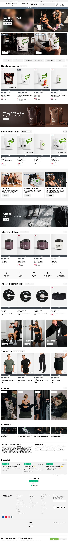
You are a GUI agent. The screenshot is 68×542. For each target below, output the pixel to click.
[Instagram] (54, 507)
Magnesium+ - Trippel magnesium (59, 95)
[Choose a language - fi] (12, 518)
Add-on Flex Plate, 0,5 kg (23, 313)
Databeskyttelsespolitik (33, 502)
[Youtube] (58, 507)
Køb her (5, 344)
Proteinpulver (43, 498)
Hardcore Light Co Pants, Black (41, 380)
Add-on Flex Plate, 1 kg (6, 313)
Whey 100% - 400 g (5, 95)
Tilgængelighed (32, 504)
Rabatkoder (31, 507)
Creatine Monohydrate (6, 160)
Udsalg (42, 513)
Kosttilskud (8, 3)
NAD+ (35, 160)
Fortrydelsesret (19, 509)
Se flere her (23, 66)
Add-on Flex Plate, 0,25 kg (40, 313)
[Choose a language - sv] (3, 518)
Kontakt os (19, 496)
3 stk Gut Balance (38, 261)
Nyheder (42, 511)
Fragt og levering (20, 500)
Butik (30, 498)
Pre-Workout (43, 502)
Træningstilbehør (24, 3)
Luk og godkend (54, 539)
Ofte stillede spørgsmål (21, 513)
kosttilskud (19, 446)
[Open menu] (2, 4)
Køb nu (5, 53)
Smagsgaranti (19, 511)
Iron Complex (54, 261)
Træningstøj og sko (15, 4)
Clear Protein (37, 95)
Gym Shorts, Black (55, 380)
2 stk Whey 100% (21, 160)
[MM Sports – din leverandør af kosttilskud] (33, 4)
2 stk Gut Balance (21, 261)
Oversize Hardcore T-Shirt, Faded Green (10, 380)
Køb (9, 90)
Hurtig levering (61, 275)
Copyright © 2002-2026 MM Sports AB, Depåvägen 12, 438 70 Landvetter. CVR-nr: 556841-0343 (59, 523)
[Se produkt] (4, 92)
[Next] (64, 66)
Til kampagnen (8, 23)
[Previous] (66, 66)
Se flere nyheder (24, 232)
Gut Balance (4, 261)
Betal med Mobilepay (47, 275)
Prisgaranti (19, 498)
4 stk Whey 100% (55, 160)
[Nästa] (64, 388)
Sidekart (30, 500)
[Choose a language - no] (6, 518)
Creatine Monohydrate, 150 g (24, 95)
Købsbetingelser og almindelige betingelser (21, 503)
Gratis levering (20, 275)
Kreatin (42, 500)
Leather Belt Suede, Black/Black (58, 313)
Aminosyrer (43, 504)
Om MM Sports (32, 496)
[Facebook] (61, 507)
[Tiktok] (64, 507)
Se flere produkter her (26, 131)
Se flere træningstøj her (19, 351)
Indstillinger (63, 539)
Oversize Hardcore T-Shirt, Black (25, 380)
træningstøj (16, 450)
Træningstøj (43, 507)
